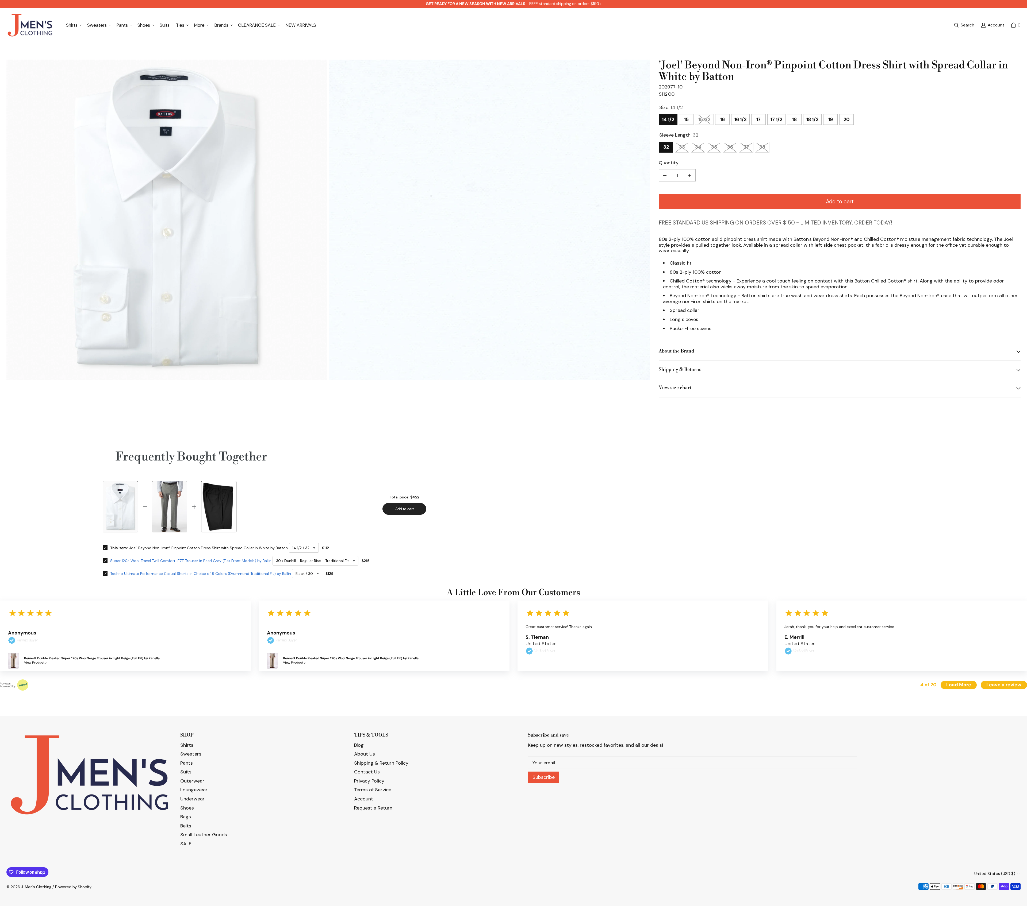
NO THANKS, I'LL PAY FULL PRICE (513, 497)
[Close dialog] (1021, 6)
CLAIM (514, 471)
